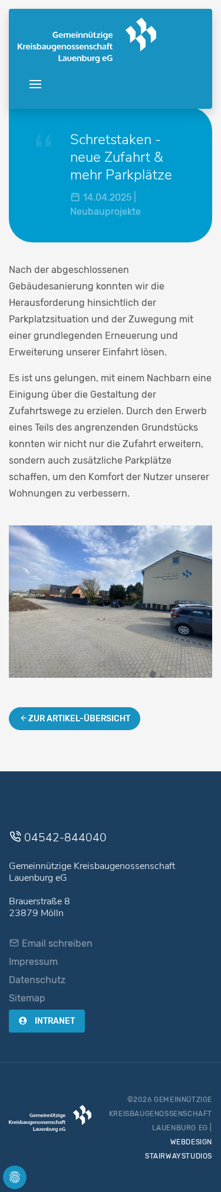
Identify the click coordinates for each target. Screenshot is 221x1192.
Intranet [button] (54, 1021)
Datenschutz (37, 979)
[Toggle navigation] (35, 85)
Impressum (33, 961)
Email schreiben (56, 943)
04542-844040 (64, 837)
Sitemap (27, 998)
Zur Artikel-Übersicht (79, 719)
